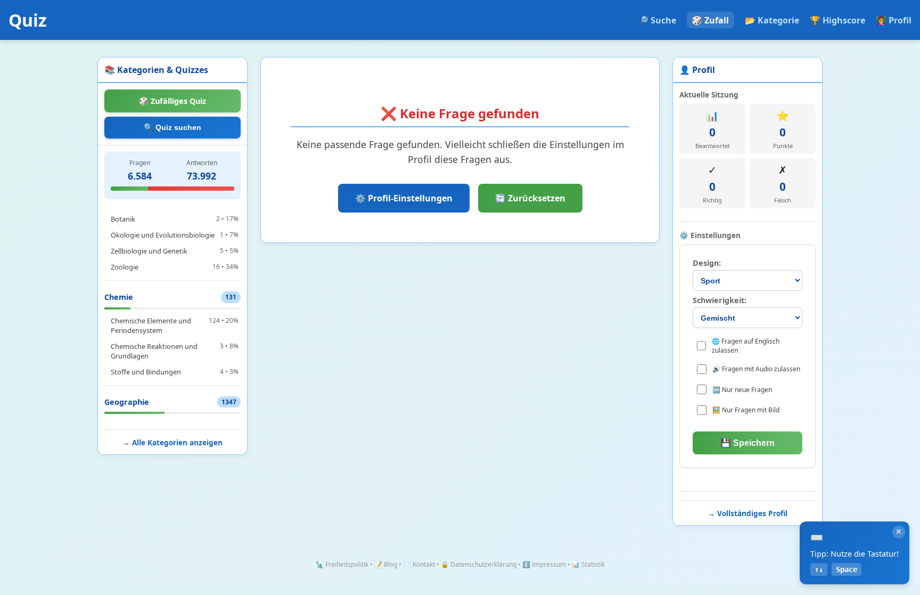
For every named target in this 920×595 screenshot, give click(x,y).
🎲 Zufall (710, 20)
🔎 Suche (657, 20)
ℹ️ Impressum (544, 564)
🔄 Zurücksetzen (530, 198)
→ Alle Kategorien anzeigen (172, 442)
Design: (707, 263)
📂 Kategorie (772, 20)
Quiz (28, 20)
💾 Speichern (747, 442)
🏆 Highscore (837, 20)
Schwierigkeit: (719, 300)
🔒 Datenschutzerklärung (478, 564)
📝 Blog (385, 564)
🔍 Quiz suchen (172, 127)
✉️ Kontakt (419, 564)
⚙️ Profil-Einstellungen (404, 198)
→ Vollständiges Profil (747, 513)
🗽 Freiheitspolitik (342, 564)
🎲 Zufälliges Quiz (172, 101)
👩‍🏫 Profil (893, 20)
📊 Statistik (588, 564)
